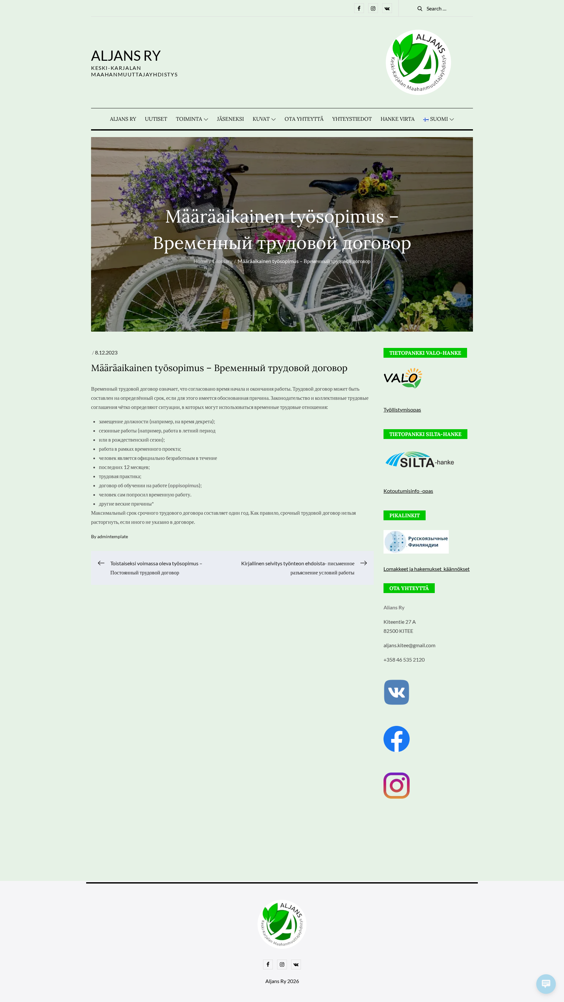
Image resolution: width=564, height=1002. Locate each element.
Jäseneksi (230, 119)
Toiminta (189, 119)
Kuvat (261, 119)
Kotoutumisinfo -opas (408, 491)
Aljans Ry (126, 55)
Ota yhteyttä (304, 119)
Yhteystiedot (352, 119)
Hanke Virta (398, 119)
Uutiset (156, 119)
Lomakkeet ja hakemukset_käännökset (427, 569)
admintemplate (112, 536)
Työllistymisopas (402, 409)
